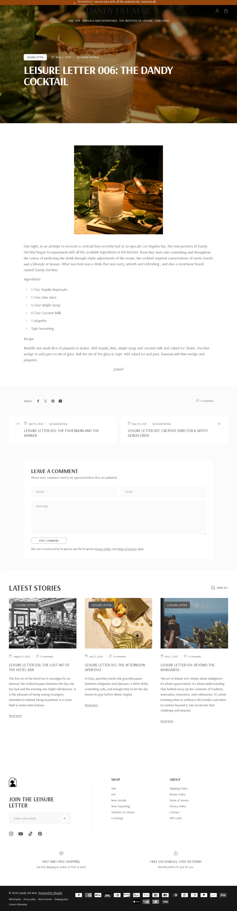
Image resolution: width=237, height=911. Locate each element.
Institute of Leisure (123, 812)
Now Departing (120, 806)
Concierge (117, 818)
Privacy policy (30, 899)
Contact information (18, 904)
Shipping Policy (179, 788)
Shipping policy (61, 899)
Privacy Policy (103, 549)
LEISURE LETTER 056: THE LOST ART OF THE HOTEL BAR (39, 667)
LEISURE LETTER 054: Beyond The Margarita (188, 667)
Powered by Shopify (50, 893)
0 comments (207, 401)
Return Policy (178, 794)
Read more (15, 715)
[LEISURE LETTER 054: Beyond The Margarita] (194, 623)
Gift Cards (176, 818)
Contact (174, 812)
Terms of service (45, 899)
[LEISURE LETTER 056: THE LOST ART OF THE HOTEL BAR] (42, 623)
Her (113, 794)
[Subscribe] (64, 818)
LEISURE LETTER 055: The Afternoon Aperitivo (115, 667)
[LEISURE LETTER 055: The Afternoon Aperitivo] (118, 623)
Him (113, 788)
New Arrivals (118, 800)
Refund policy (15, 899)
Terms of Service (127, 549)
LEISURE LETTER (35, 57)
